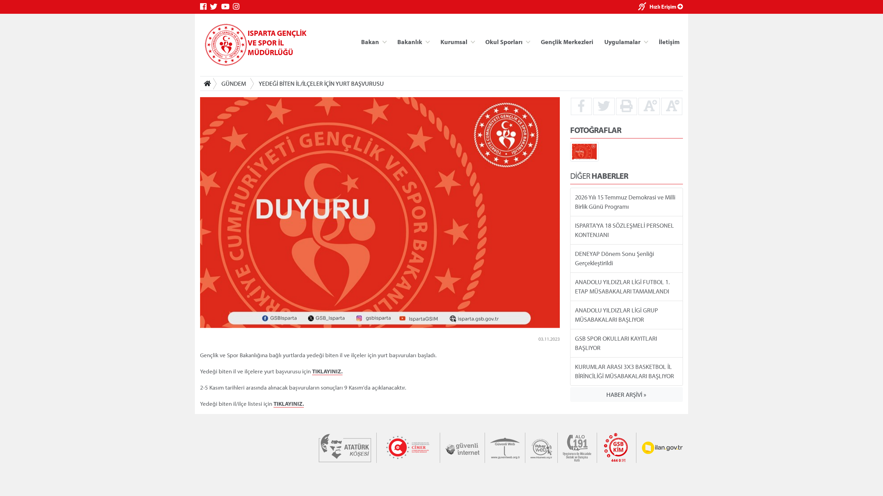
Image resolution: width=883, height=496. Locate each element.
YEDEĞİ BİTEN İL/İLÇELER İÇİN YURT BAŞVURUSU (321, 83)
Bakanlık (409, 41)
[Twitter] (215, 6)
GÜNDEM (233, 83)
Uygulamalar (622, 41)
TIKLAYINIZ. (327, 370)
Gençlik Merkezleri (567, 41)
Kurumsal (453, 41)
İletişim (669, 41)
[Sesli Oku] (643, 7)
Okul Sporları (504, 41)
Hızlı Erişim (663, 6)
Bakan (370, 41)
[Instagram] (238, 6)
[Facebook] (205, 6)
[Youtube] (227, 6)
